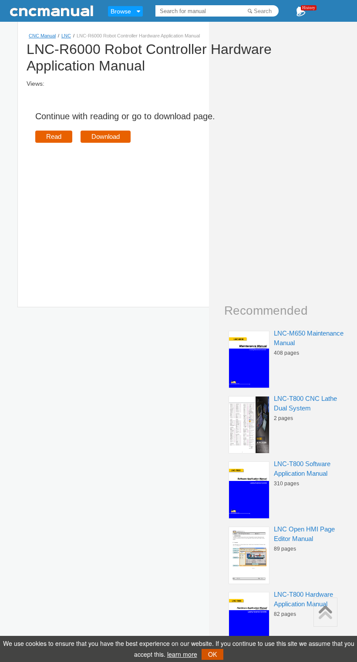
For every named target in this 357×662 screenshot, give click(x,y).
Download (105, 136)
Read (53, 136)
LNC (66, 35)
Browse (121, 11)
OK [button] (212, 654)
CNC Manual (42, 35)
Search (263, 11)
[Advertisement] (108, 212)
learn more (182, 654)
